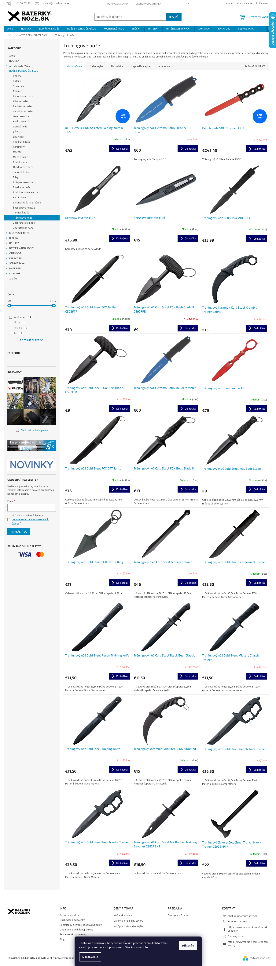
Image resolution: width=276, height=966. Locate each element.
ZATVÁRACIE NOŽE (19, 66)
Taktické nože (21, 213)
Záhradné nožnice (23, 96)
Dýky (16, 132)
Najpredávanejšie (141, 66)
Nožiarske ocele (123, 915)
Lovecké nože (21, 116)
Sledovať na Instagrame (34, 430)
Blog (62, 939)
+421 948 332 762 (237, 921)
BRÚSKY (13, 238)
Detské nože (20, 127)
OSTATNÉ (14, 273)
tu (146, 947)
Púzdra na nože (22, 187)
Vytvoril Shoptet (259, 958)
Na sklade (22, 317)
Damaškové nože (23, 111)
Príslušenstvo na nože (25, 192)
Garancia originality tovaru (128, 921)
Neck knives (20, 162)
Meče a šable (20, 157)
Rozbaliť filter (29, 340)
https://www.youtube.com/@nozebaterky (248, 943)
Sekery (17, 76)
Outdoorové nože (23, 167)
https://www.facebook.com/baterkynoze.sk (247, 929)
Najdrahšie (117, 66)
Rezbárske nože (22, 106)
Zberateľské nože (23, 228)
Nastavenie (90, 957)
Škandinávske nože (24, 208)
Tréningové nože (22, 218)
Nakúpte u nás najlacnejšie (128, 926)
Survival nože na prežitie (27, 203)
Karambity (19, 147)
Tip (18, 333)
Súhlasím (188, 945)
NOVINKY (14, 61)
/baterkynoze (235, 936)
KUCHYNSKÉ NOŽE (19, 233)
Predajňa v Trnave (178, 915)
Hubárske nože (21, 142)
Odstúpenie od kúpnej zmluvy (76, 930)
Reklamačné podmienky (73, 934)
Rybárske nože (21, 197)
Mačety (17, 152)
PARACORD (15, 258)
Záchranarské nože (24, 223)
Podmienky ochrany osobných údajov (81, 925)
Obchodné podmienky (148, 3)
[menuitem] (10, 29)
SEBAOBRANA (17, 263)
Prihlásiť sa (18, 531)
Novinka (20, 328)
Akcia (12, 56)
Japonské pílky (21, 172)
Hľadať (173, 16)
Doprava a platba (117, 3)
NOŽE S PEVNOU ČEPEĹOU (23, 71)
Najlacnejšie (96, 66)
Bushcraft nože (21, 121)
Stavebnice (19, 86)
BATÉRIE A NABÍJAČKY (21, 248)
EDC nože (18, 137)
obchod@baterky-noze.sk (242, 916)
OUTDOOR (15, 253)
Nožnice (17, 91)
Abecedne (164, 66)
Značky (13, 279)
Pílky (15, 177)
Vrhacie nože (20, 101)
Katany (17, 81)
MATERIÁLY (15, 268)
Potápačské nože (23, 182)
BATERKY (14, 243)
